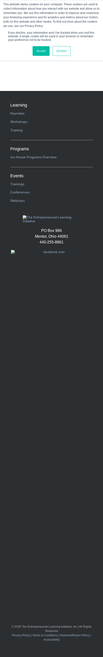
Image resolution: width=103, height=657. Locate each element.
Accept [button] (41, 51)
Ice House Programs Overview (33, 157)
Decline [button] (62, 51)
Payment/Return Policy (75, 635)
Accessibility (52, 639)
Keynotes (17, 113)
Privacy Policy (21, 635)
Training (16, 130)
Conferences (20, 192)
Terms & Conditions (45, 635)
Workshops (18, 122)
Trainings (17, 184)
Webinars (17, 201)
